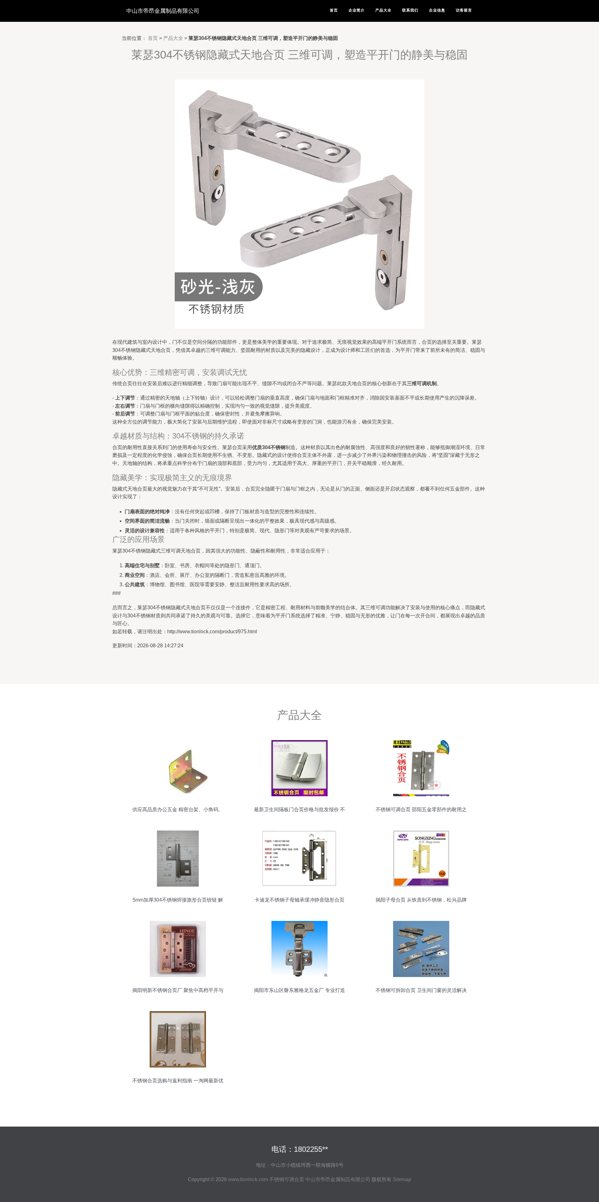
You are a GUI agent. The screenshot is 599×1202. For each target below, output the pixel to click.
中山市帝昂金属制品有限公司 (162, 11)
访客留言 (464, 10)
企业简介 (356, 10)
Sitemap (402, 1179)
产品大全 (383, 10)
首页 (334, 10)
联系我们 (410, 10)
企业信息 (437, 10)
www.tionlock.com (248, 1179)
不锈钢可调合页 (286, 1179)
